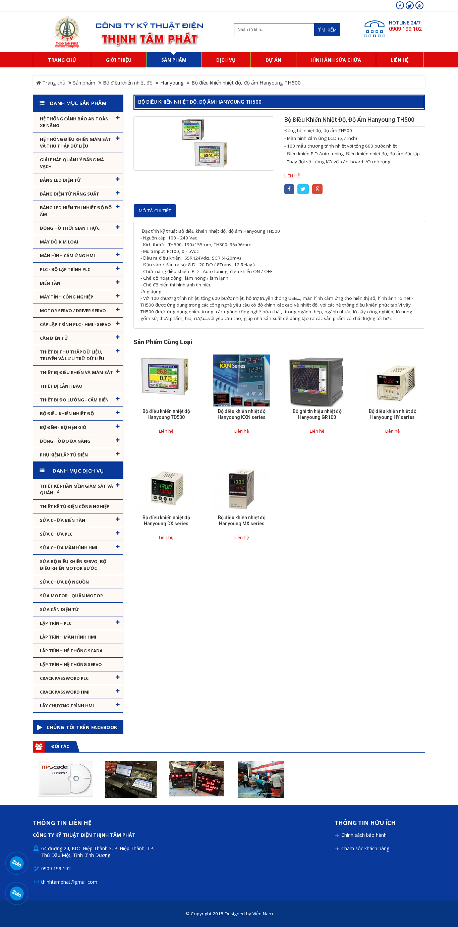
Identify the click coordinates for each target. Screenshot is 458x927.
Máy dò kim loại (59, 242)
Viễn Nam (262, 914)
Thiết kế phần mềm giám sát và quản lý (76, 489)
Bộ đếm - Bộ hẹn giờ (63, 427)
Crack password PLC (64, 678)
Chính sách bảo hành (364, 835)
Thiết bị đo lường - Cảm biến (74, 400)
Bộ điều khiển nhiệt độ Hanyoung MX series (242, 520)
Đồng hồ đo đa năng (65, 441)
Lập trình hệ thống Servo (71, 664)
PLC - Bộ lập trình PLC (65, 269)
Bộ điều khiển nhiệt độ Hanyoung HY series (392, 414)
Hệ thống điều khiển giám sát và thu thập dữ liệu (75, 142)
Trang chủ (53, 82)
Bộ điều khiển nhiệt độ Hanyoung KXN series (242, 414)
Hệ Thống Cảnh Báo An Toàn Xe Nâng (74, 122)
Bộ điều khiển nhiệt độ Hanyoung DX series (166, 520)
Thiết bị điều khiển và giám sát (76, 372)
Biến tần (50, 283)
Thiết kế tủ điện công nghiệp (74, 506)
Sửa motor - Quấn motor (71, 596)
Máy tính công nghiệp (66, 297)
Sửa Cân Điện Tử (59, 609)
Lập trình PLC (55, 623)
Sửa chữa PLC (56, 534)
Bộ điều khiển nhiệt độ (128, 82)
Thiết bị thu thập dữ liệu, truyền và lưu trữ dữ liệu (72, 355)
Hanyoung (172, 82)
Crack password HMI (65, 692)
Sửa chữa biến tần (62, 520)
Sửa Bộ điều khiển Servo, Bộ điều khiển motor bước (73, 564)
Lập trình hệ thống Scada (71, 651)
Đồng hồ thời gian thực (70, 228)
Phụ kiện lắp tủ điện (64, 455)
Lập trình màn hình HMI (68, 637)
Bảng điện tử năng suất (69, 194)
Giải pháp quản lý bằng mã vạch (72, 163)
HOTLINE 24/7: (405, 22)
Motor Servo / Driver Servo (73, 311)
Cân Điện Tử (54, 338)
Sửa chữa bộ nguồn (64, 582)
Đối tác (60, 746)
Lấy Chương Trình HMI (67, 706)
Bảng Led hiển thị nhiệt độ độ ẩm (76, 211)
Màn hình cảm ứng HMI (67, 256)
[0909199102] (17, 863)
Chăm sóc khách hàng (365, 848)
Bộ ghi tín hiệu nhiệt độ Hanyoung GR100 (317, 414)
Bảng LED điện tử (60, 180)
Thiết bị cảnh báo (61, 386)
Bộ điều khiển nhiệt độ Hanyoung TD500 (166, 414)
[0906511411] (17, 894)
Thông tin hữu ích (365, 823)
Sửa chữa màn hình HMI (68, 548)
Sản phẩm (84, 82)
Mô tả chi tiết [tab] (155, 211)
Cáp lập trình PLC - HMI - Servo (75, 324)
